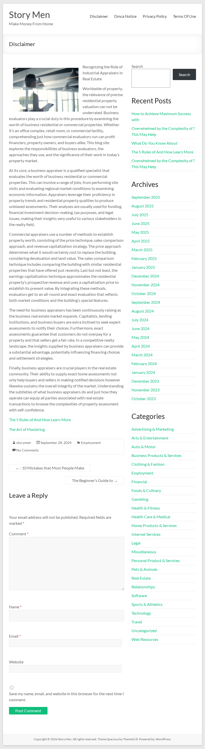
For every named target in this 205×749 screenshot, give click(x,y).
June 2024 (141, 328)
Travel (137, 621)
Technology (141, 613)
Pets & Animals (145, 569)
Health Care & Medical (151, 516)
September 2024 (146, 302)
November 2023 (146, 389)
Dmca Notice (125, 16)
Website (16, 661)
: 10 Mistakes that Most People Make (50, 467)
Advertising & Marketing (153, 429)
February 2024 (144, 363)
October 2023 (144, 398)
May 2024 (140, 337)
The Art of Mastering (27, 429)
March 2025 (142, 249)
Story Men (29, 14)
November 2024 (146, 284)
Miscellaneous (144, 551)
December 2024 (145, 276)
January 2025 (143, 267)
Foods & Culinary (146, 490)
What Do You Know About (155, 143)
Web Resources (145, 639)
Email (15, 636)
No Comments (27, 450)
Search (137, 66)
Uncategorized (144, 630)
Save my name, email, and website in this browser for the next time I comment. (66, 696)
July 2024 (140, 319)
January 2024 (143, 372)
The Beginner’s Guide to (95, 480)
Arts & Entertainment (150, 437)
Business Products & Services (157, 455)
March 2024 (142, 354)
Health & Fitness (146, 508)
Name (15, 606)
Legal (136, 543)
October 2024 (144, 293)
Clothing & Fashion (148, 464)
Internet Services (146, 534)
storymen (23, 442)
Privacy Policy (155, 16)
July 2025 (140, 214)
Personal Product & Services (156, 560)
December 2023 (145, 381)
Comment (18, 533)
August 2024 (143, 311)
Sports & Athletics (147, 604)
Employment (91, 442)
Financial (139, 481)
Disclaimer (99, 16)
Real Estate (141, 578)
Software (139, 595)
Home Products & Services (154, 525)
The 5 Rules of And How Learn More (40, 419)
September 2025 (146, 197)
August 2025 (143, 205)
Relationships (143, 586)
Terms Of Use (184, 16)
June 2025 (141, 223)
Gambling (140, 499)
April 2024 (141, 346)
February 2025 (144, 258)
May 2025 (140, 232)
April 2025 (141, 240)
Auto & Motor (144, 446)
